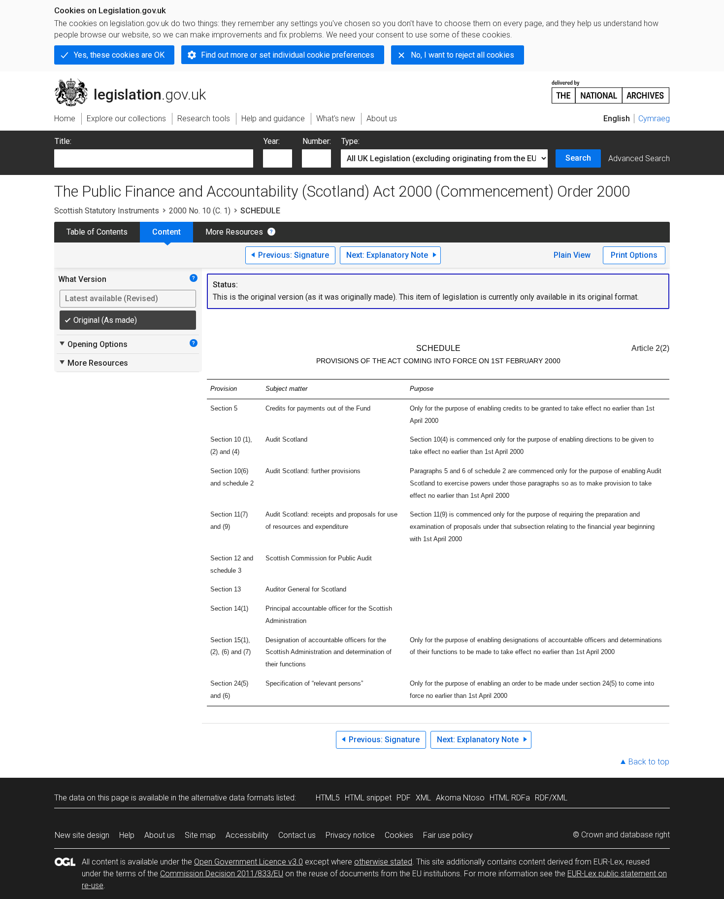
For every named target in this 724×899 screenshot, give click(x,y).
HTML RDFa (510, 797)
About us (159, 835)
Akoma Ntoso (460, 797)
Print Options (634, 255)
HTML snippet (368, 797)
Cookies (399, 835)
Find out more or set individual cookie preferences (287, 55)
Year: (271, 141)
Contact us (297, 835)
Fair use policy (448, 835)
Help (126, 835)
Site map (200, 835)
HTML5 (328, 797)
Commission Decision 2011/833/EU (221, 873)
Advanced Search (639, 158)
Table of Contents (97, 232)
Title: (63, 141)
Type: (350, 141)
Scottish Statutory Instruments (106, 210)
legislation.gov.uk (135, 82)
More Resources (234, 232)
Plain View (572, 255)
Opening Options (93, 344)
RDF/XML (551, 797)
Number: (316, 141)
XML (423, 797)
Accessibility (247, 835)
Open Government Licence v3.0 (248, 861)
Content (166, 232)
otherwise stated (383, 861)
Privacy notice (350, 835)
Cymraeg (654, 118)
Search (578, 158)
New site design (82, 835)
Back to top (648, 761)
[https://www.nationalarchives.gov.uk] (611, 87)
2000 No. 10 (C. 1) (199, 210)
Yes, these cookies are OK (119, 55)
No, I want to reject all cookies (462, 55)
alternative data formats (232, 797)
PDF (403, 797)
